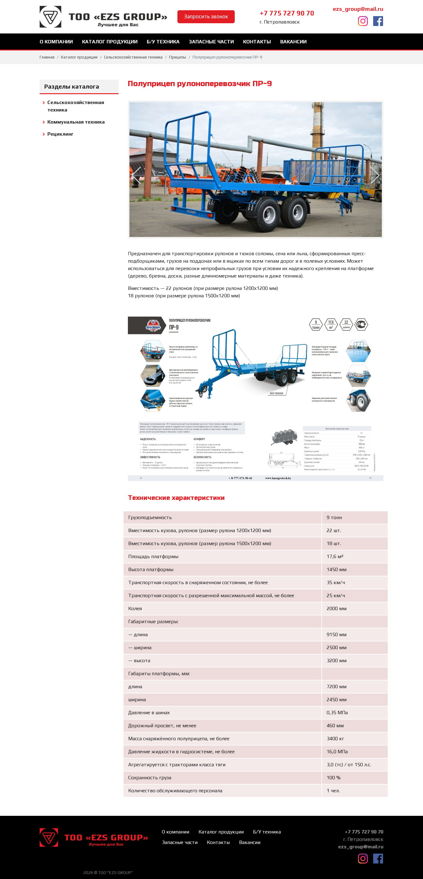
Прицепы (177, 57)
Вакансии (293, 42)
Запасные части (211, 42)
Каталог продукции (109, 42)
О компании (56, 42)
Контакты (257, 42)
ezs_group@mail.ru (358, 9)
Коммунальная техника (76, 122)
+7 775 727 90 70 (286, 13)
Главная (47, 57)
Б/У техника (163, 42)
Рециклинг (60, 134)
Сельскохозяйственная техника (133, 57)
